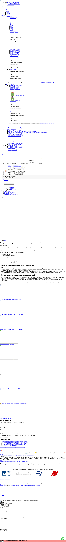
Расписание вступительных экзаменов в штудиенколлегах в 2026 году (14, 441)
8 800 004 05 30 (14, 4)
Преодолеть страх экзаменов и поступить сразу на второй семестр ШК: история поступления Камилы (18, 373)
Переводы (17, 485)
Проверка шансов (3, 485)
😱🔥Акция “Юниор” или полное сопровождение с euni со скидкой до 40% (13, 450)
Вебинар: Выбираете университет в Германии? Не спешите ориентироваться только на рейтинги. (17, 455)
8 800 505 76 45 (13, 2)
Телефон (2, 433)
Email (1, 431)
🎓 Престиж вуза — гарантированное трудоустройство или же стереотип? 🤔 (13, 403)
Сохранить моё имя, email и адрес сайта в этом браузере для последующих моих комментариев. (18, 435)
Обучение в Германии (4, 484)
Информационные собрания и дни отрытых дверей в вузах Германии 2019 (13, 329)
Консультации (13, 485)
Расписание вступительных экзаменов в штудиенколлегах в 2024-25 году (15, 442)
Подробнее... (2, 449)
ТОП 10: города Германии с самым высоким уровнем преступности (14, 444)
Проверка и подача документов (34, 485)
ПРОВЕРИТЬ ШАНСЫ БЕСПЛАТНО (47, 82)
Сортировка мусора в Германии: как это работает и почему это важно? (14, 443)
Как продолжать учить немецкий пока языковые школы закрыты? (11, 314)
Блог (5, 240)
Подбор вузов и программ (24, 485)
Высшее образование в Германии (6, 482)
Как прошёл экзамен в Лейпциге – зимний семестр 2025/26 (10, 388)
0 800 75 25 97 (13, 3)
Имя (1, 429)
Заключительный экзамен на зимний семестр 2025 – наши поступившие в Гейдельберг (15, 461)
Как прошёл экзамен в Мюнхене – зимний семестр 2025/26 (10, 299)
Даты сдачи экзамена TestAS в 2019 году (7, 418)
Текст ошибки (4, 509)
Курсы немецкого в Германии (5, 479)
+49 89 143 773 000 (10, 5)
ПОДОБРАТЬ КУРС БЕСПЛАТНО (49, 46)
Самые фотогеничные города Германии (7, 344)
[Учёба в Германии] (0, 0)
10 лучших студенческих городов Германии (9, 445)
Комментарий (2, 427)
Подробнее (2, 541)
